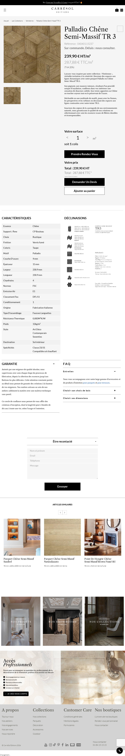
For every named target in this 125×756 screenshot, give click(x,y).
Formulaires (69, 725)
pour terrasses (104, 383)
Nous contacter (101, 725)
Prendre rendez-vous (84, 154)
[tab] (30, 364)
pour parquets (89, 383)
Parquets (37, 721)
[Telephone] (119, 750)
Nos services (7, 729)
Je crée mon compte (17, 694)
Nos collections (39, 717)
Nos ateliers (7, 721)
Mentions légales (71, 721)
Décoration (38, 725)
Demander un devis (84, 182)
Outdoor (37, 734)
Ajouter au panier (84, 191)
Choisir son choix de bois (76, 390)
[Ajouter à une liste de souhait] (120, 29)
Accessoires (38, 729)
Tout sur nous (7, 717)
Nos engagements (10, 725)
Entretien (68, 371)
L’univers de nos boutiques (106, 717)
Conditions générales (73, 717)
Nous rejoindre (8, 734)
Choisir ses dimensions (75, 398)
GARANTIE (9, 364)
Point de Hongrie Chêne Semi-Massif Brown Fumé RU (100, 560)
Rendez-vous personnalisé (106, 721)
